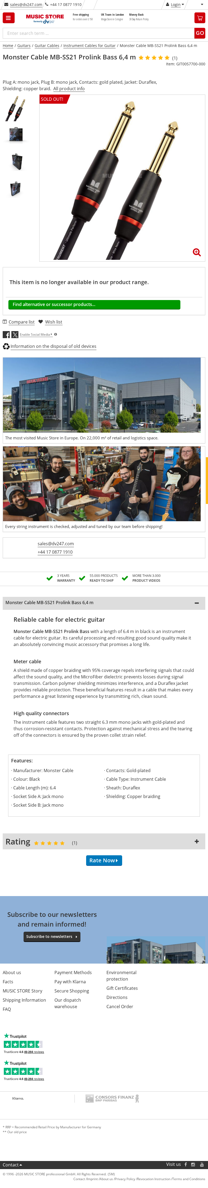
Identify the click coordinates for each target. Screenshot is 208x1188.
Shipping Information (24, 1000)
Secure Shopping (71, 991)
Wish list (53, 322)
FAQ (7, 1009)
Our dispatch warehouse (67, 1003)
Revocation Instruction (153, 1179)
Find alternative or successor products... (54, 304)
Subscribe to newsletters (49, 936)
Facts (8, 982)
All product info (69, 89)
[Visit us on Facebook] (186, 1164)
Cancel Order (119, 1006)
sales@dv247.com (26, 4)
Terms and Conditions (188, 1179)
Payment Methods (73, 972)
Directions (117, 997)
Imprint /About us (100, 1179)
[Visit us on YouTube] (202, 1164)
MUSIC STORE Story (22, 991)
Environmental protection (121, 976)
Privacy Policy (125, 1179)
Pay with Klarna (70, 982)
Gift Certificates (122, 988)
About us (12, 972)
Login (176, 4)
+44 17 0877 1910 (55, 552)
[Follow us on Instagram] (193, 1164)
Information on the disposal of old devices (53, 346)
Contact (11, 1165)
